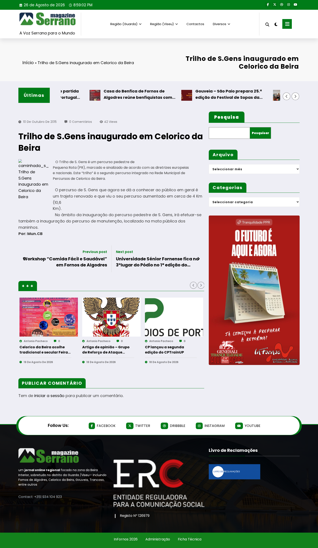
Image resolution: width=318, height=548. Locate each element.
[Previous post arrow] (24, 258)
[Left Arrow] (286, 96)
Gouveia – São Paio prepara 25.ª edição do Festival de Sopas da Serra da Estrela (211, 94)
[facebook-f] (267, 4)
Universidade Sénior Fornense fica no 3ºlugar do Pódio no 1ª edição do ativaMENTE (157, 262)
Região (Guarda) (124, 24)
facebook (106, 425)
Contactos (195, 24)
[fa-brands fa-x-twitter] (274, 4)
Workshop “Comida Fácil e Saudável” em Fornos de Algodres (65, 262)
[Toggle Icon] (287, 24)
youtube (252, 425)
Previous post (95, 252)
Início (28, 63)
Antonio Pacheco (68, 341)
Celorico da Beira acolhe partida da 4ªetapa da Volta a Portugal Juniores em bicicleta (138, 350)
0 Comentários (80, 122)
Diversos (219, 24)
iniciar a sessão (49, 395)
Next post (124, 252)
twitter (142, 425)
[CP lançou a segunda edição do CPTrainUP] (81, 317)
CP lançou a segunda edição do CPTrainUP (72, 350)
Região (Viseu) (162, 24)
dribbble (177, 425)
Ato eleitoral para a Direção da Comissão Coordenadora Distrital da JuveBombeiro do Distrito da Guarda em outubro (203, 350)
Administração (157, 539)
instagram (214, 425)
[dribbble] (281, 4)
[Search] (267, 24)
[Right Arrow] (295, 96)
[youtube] (295, 4)
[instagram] (288, 4)
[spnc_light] (275, 24)
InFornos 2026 (126, 539)
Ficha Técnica (189, 539)
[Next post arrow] (198, 258)
